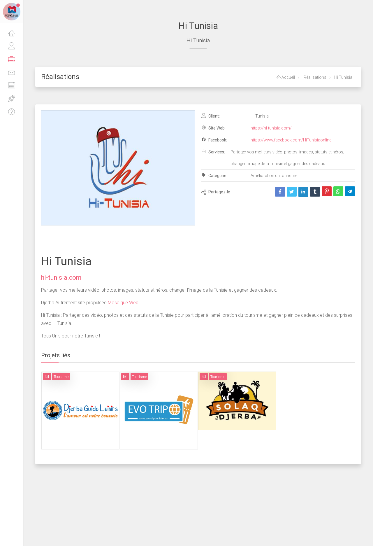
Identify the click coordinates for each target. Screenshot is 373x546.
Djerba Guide (80, 401)
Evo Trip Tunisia (159, 401)
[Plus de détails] (88, 414)
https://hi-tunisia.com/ (271, 128)
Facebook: (217, 140)
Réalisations (314, 77)
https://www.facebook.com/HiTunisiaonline (291, 140)
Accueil (288, 77)
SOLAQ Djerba (237, 391)
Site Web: (216, 128)
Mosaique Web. (123, 302)
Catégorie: (217, 175)
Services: (216, 152)
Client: (213, 116)
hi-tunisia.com (61, 277)
